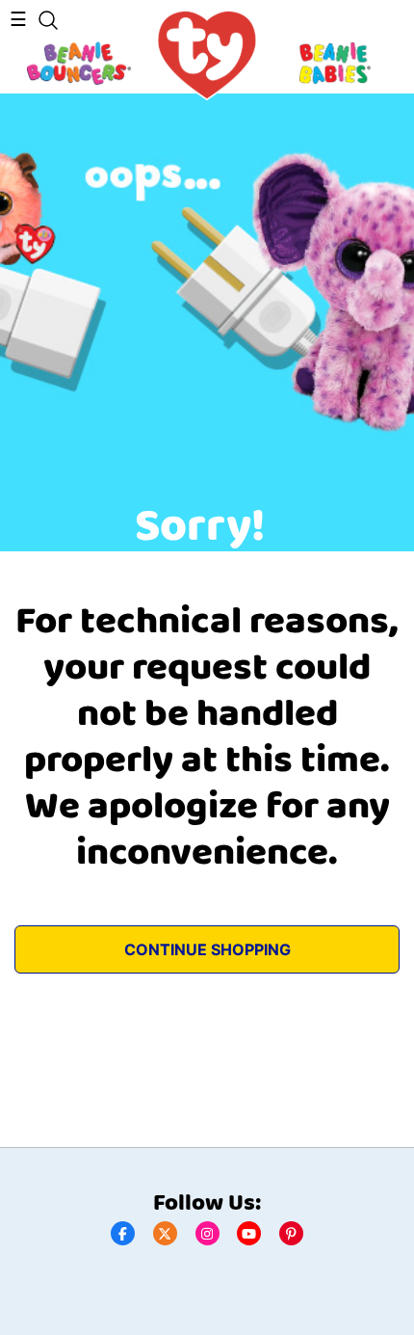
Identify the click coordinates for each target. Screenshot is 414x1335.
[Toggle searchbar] (48, 20)
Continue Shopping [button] (207, 949)
